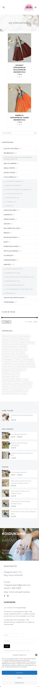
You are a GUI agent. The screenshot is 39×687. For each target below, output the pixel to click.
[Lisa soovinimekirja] (21, 77)
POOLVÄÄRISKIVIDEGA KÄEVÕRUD (17, 289)
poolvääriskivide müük (11, 376)
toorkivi (14, 386)
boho (15, 339)
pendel (32, 366)
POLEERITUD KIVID (12, 194)
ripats (26, 380)
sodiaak (16, 383)
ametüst (13, 336)
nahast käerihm (8, 366)
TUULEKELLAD (8, 255)
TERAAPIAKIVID (10, 198)
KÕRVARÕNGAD (11, 281)
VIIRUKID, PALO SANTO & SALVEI (14, 297)
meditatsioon (7, 363)
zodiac (16, 393)
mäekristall (30, 363)
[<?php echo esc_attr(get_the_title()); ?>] (19, 77)
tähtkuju (6, 390)
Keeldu (19, 677)
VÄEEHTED (7, 264)
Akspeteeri (19, 672)
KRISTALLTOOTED (9, 219)
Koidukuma (7, 349)
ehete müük (24, 339)
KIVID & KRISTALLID (10, 177)
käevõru (18, 359)
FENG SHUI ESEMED (10, 163)
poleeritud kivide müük (11, 373)
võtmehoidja (7, 393)
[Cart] (3, 7)
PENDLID (6, 233)
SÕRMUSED (9, 293)
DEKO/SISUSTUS (9, 153)
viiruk (26, 390)
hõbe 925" (30, 343)
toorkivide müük (25, 386)
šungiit (24, 393)
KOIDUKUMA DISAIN (10, 210)
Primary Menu (35, 7)
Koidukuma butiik (20, 349)
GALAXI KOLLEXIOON (13, 269)
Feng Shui (6, 343)
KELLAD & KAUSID (9, 172)
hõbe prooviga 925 (9, 346)
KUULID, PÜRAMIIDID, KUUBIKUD (17, 190)
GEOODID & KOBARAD (13, 181)
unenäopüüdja (16, 390)
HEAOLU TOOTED (9, 168)
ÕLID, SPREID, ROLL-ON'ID (12, 228)
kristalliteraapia (22, 356)
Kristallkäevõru (8, 359)
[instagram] (8, 596)
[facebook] (4, 596)
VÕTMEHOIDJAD (9, 302)
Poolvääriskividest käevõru (12, 380)
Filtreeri (6, 322)
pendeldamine (8, 370)
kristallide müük (8, 356)
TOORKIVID (9, 202)
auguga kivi (7, 339)
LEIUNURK (7, 223)
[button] (36, 655)
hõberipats (22, 346)
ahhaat (5, 336)
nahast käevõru (21, 366)
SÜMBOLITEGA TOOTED (11, 246)
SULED (6, 242)
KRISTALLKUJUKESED (12, 185)
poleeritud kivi (21, 370)
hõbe (23, 343)
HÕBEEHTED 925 (11, 273)
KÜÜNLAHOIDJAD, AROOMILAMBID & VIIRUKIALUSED (18, 158)
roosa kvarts (7, 383)
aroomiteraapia (24, 336)
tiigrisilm (6, 386)
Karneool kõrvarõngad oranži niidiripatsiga (19, 118)
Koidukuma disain (9, 353)
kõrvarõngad (28, 359)
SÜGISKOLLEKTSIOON (10, 237)
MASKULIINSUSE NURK (13, 285)
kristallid (21, 353)
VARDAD (8, 206)
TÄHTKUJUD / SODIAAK (11, 251)
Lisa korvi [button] (17, 77)
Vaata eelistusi (19, 682)
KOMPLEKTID (8, 214)
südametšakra (27, 383)
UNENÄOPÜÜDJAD (10, 260)
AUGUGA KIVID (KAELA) (11, 148)
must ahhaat (19, 363)
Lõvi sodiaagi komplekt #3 (19, 434)
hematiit (15, 343)
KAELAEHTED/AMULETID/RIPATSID (17, 277)
